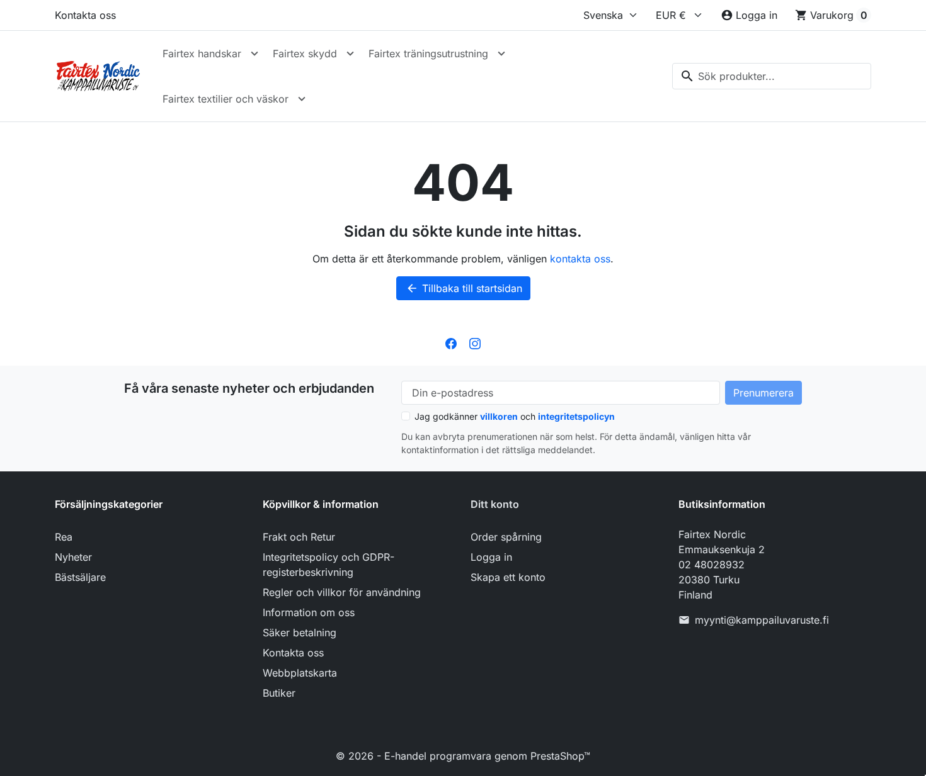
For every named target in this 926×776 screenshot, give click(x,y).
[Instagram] (475, 343)
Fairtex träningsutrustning (428, 53)
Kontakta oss (85, 15)
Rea (63, 537)
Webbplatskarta (300, 672)
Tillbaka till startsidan (464, 288)
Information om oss (309, 612)
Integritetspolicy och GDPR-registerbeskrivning (328, 564)
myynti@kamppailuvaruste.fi (762, 620)
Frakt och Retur (299, 537)
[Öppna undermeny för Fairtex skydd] (350, 53)
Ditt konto (495, 504)
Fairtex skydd (305, 53)
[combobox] (771, 76)
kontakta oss (580, 258)
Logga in (491, 557)
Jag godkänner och (514, 416)
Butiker (279, 693)
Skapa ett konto (508, 577)
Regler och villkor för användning (342, 592)
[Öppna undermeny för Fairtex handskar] (254, 53)
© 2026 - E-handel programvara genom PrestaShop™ (463, 756)
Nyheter (73, 557)
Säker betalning (299, 632)
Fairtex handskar (202, 53)
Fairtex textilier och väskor (226, 99)
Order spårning (506, 537)
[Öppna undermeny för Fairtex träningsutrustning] (501, 53)
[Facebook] (451, 343)
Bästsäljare (80, 577)
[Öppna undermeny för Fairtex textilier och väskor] (302, 99)
